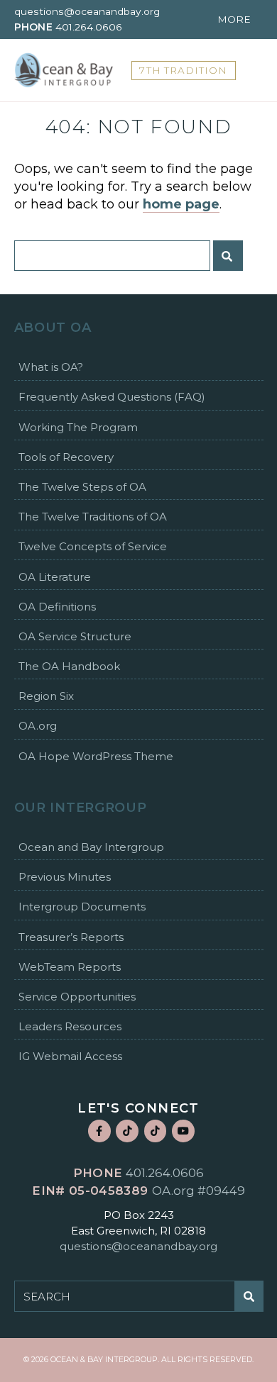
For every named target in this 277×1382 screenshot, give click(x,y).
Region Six (46, 696)
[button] (239, 19)
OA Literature (54, 577)
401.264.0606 (88, 27)
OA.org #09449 (198, 1190)
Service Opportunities (77, 996)
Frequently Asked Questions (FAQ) (111, 396)
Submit (228, 256)
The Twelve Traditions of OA (92, 516)
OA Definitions (57, 606)
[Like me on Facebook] (99, 1131)
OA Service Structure (74, 636)
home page (181, 204)
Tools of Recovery (66, 457)
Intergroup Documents (82, 906)
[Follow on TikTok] (127, 1131)
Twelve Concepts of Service (92, 546)
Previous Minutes (64, 877)
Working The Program (78, 427)
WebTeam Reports (69, 967)
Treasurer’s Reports (71, 937)
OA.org (37, 725)
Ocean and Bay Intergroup (91, 847)
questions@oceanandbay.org (87, 11)
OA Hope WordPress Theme (95, 756)
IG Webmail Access (70, 1056)
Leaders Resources (69, 1026)
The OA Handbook (69, 666)
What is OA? (50, 367)
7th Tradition (183, 70)
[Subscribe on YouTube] (183, 1131)
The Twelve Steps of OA (82, 487)
